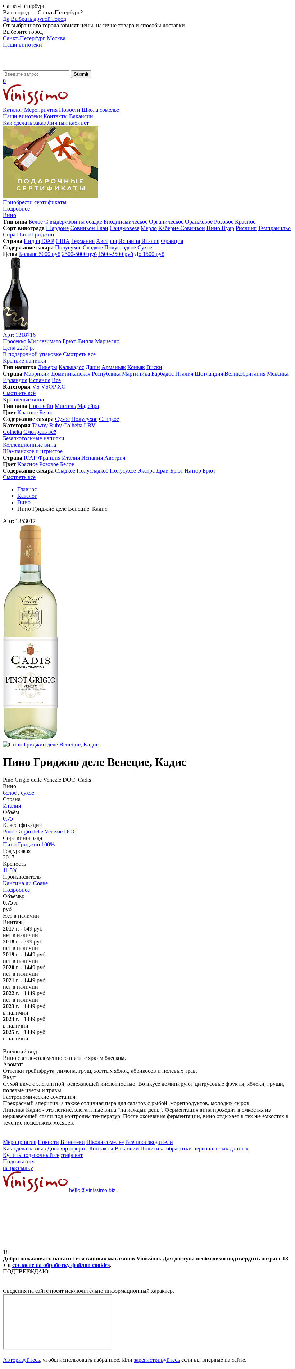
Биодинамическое (126, 222)
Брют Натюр (185, 471)
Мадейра (88, 406)
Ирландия (15, 380)
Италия (150, 241)
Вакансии (81, 116)
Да (6, 19)
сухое (27, 793)
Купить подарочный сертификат (43, 1155)
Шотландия (209, 374)
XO (61, 386)
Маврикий (37, 374)
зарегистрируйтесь (157, 1360)
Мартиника (136, 374)
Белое (36, 222)
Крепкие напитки (24, 361)
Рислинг (246, 228)
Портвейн (41, 406)
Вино (9, 215)
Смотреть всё (79, 354)
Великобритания (245, 374)
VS (36, 386)
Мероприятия (41, 110)
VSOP (48, 386)
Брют (209, 471)
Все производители (149, 1142)
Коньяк (136, 367)
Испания (129, 241)
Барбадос (162, 374)
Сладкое (93, 247)
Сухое (144, 247)
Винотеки (72, 1142)
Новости (69, 110)
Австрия (106, 241)
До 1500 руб (149, 254)
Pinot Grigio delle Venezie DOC (40, 831)
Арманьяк (113, 367)
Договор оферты (67, 1148)
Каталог (13, 110)
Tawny (40, 425)
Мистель (65, 406)
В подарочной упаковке (32, 354)
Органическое (166, 222)
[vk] (57, 1245)
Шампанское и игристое (33, 451)
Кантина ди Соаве (25, 883)
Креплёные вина (23, 399)
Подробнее (16, 890)
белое (10, 793)
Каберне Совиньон (181, 228)
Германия (83, 241)
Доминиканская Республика (86, 374)
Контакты (56, 116)
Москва (56, 38)
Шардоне (57, 228)
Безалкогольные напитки (33, 438)
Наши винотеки (22, 45)
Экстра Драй (153, 471)
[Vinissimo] (35, 67)
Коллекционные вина (29, 445)
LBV (90, 425)
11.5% (10, 870)
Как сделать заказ (24, 123)
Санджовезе (124, 228)
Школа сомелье (100, 110)
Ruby (55, 425)
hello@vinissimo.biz (92, 1190)
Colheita (72, 425)
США (63, 241)
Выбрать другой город (38, 19)
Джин (93, 367)
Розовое (223, 222)
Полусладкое (120, 247)
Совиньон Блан (89, 228)
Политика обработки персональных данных (194, 1148)
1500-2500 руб (115, 254)
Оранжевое (199, 222)
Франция (172, 241)
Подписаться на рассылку (19, 1164)
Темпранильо (274, 228)
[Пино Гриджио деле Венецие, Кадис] (30, 738)
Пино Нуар (220, 228)
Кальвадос (71, 367)
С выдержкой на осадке (73, 222)
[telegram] (166, 1245)
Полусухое (68, 247)
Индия (32, 241)
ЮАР (47, 241)
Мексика (278, 374)
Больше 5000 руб (39, 254)
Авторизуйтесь (21, 1360)
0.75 (8, 819)
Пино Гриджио (35, 234)
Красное (245, 222)
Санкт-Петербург (24, 38)
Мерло (149, 228)
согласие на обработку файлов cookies (61, 1265)
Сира (9, 234)
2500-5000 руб (79, 254)
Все (56, 380)
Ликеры (47, 367)
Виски (154, 367)
